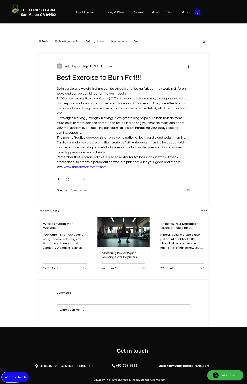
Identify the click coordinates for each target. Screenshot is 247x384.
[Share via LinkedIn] (76, 179)
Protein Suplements (66, 41)
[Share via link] (85, 179)
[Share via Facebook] (58, 179)
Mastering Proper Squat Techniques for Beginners (119, 255)
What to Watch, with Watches (58, 226)
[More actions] (188, 66)
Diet (136, 41)
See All (204, 210)
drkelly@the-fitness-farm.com (186, 365)
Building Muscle (95, 41)
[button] (198, 11)
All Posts (43, 41)
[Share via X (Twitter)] (67, 179)
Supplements (119, 41)
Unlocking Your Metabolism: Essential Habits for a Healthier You (180, 226)
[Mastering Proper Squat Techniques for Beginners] (123, 232)
